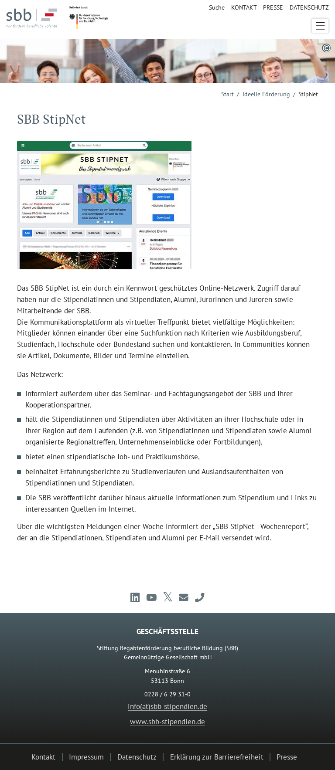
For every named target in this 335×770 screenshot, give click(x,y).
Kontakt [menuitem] (243, 7)
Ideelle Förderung (266, 94)
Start (227, 94)
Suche (217, 7)
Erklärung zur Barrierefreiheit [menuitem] (216, 757)
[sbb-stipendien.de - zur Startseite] (34, 21)
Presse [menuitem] (273, 7)
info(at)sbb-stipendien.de (167, 706)
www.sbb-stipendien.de (167, 721)
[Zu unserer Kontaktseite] (200, 597)
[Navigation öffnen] (319, 25)
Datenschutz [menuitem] (309, 7)
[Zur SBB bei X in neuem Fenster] (168, 597)
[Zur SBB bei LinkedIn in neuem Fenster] (135, 597)
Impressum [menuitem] (86, 757)
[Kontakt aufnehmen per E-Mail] (183, 597)
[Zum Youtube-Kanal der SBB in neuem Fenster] (151, 597)
